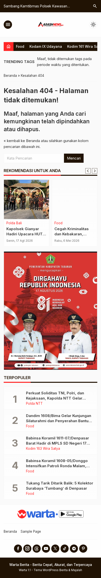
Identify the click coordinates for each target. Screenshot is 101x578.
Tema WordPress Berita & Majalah (58, 570)
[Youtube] (46, 549)
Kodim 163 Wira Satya (43, 448)
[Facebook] (18, 549)
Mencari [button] (74, 158)
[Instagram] (27, 549)
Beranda (10, 531)
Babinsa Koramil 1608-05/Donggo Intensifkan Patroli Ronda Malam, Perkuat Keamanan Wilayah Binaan (57, 465)
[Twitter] (55, 549)
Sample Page (31, 531)
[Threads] (37, 549)
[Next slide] (94, 171)
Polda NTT (34, 403)
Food (20, 46)
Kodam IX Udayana (45, 46)
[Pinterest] (83, 549)
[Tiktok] (65, 549)
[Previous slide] (88, 171)
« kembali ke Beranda (22, 140)
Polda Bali (14, 223)
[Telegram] (74, 549)
